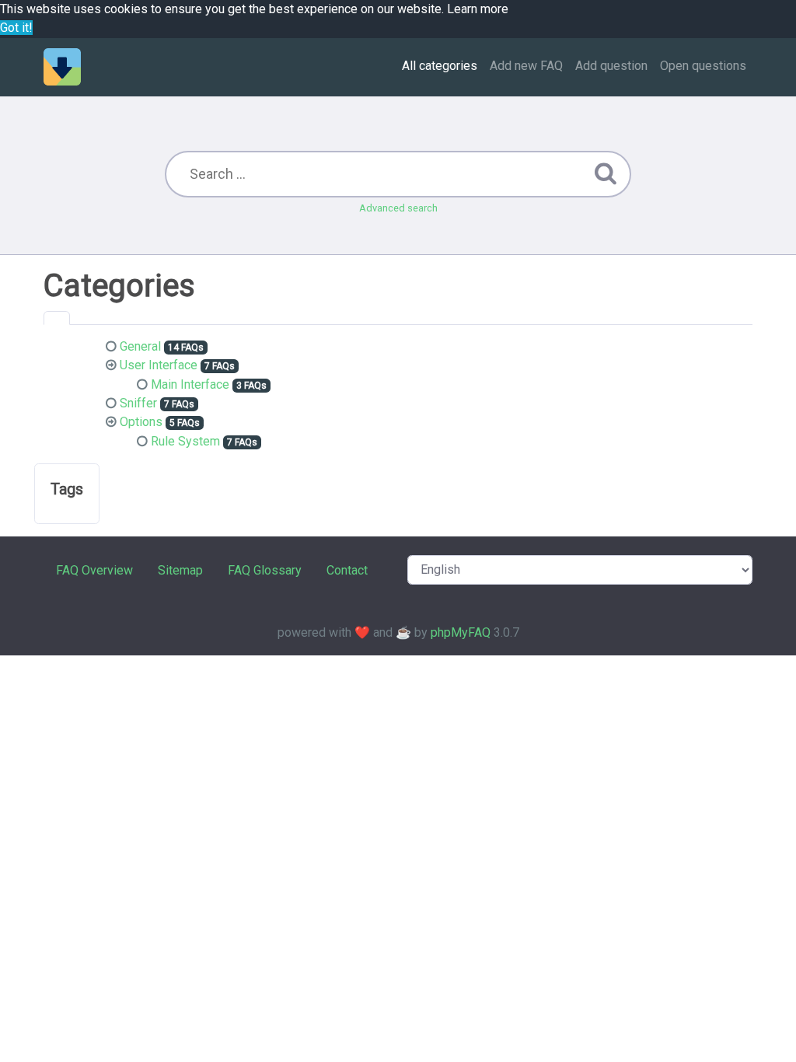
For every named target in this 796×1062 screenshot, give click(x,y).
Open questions (703, 65)
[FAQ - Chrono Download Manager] (62, 66)
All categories (439, 65)
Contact (347, 570)
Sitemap (180, 570)
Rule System (185, 441)
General (140, 346)
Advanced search (398, 208)
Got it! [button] (16, 27)
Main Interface (190, 384)
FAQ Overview (94, 570)
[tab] (57, 318)
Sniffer (138, 403)
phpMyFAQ (461, 632)
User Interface (158, 365)
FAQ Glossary (265, 570)
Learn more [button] (477, 9)
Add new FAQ (526, 65)
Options (141, 421)
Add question (611, 65)
